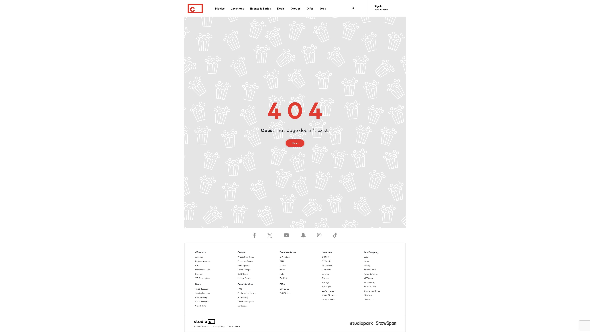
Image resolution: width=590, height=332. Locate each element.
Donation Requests (246, 302)
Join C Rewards (381, 10)
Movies (220, 8)
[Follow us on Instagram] (319, 235)
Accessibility (243, 297)
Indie (282, 274)
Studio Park (327, 266)
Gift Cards (284, 289)
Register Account (202, 261)
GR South (326, 261)
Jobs (323, 8)
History (367, 266)
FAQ (197, 266)
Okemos (325, 278)
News (366, 261)
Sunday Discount (202, 293)
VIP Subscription (202, 278)
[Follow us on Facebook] (254, 235)
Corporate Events (245, 261)
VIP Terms (368, 278)
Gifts (310, 8)
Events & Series (260, 8)
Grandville (326, 270)
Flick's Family (201, 297)
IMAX (282, 261)
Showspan (368, 299)
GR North (326, 257)
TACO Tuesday (201, 289)
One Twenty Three (372, 291)
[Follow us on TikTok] (335, 235)
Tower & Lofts (370, 287)
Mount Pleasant (329, 295)
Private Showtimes (246, 257)
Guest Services (245, 284)
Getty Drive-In (328, 299)
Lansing (325, 274)
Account (199, 257)
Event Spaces (243, 266)
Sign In (378, 6)
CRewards (200, 252)
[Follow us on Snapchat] (303, 235)
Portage (325, 283)
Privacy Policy (218, 327)
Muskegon (326, 287)
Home (295, 143)
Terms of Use (234, 327)
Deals (281, 8)
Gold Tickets (200, 306)
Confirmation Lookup (247, 293)
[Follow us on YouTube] (286, 235)
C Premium (284, 257)
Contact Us (242, 306)
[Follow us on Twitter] (269, 235)
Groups (296, 8)
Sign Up (198, 274)
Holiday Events (244, 278)
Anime (282, 270)
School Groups (244, 270)
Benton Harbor (328, 291)
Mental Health (370, 270)
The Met (283, 278)
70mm (282, 266)
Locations (237, 8)
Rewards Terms (371, 274)
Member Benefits (202, 270)
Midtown (368, 295)
